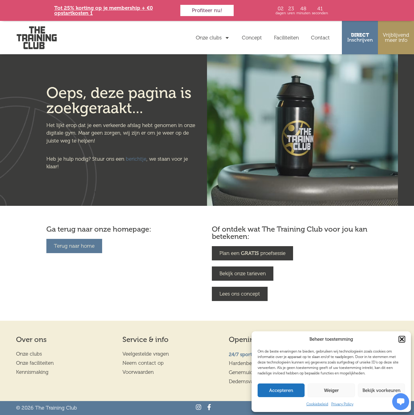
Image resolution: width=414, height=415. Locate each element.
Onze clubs (209, 38)
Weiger (331, 390)
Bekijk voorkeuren (381, 390)
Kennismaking (32, 372)
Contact (320, 38)
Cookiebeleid (317, 404)
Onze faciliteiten (35, 363)
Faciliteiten (286, 38)
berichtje (136, 159)
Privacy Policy (342, 404)
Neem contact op (143, 363)
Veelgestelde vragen (145, 354)
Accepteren (281, 390)
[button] (402, 339)
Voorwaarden (138, 372)
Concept (252, 38)
